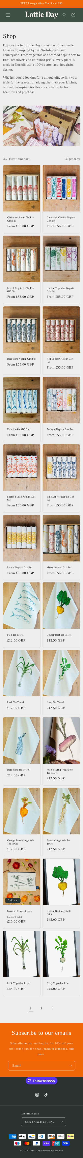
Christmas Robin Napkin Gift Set (20, 219)
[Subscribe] (70, 1066)
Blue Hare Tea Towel (18, 769)
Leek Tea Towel (15, 702)
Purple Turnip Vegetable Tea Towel (60, 771)
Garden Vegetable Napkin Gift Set (60, 290)
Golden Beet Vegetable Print (59, 913)
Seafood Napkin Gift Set (60, 429)
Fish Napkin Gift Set (18, 429)
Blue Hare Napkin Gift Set (21, 358)
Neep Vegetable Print (58, 983)
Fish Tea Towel (15, 634)
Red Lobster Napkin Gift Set (60, 360)
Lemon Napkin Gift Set (19, 567)
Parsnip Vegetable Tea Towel (58, 842)
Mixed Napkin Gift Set (59, 567)
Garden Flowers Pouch (19, 911)
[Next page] (52, 1008)
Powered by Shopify (52, 1150)
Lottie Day (35, 1150)
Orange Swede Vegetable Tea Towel (20, 842)
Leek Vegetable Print (18, 983)
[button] (8, 14)
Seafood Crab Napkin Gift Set (21, 498)
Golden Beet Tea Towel (59, 634)
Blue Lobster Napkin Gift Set (60, 498)
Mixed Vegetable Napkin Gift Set (20, 290)
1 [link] (31, 1008)
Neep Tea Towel (55, 702)
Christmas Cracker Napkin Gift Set (61, 219)
